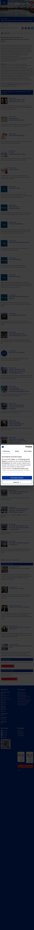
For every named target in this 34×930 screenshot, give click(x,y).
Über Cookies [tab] (28, 451)
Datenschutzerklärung (16, 470)
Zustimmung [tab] (6, 451)
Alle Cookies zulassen (17, 477)
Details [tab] (17, 451)
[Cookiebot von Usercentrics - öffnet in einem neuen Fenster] (25, 447)
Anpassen (16, 482)
